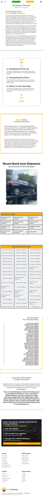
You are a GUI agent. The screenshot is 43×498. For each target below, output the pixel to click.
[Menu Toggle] (41, 2)
